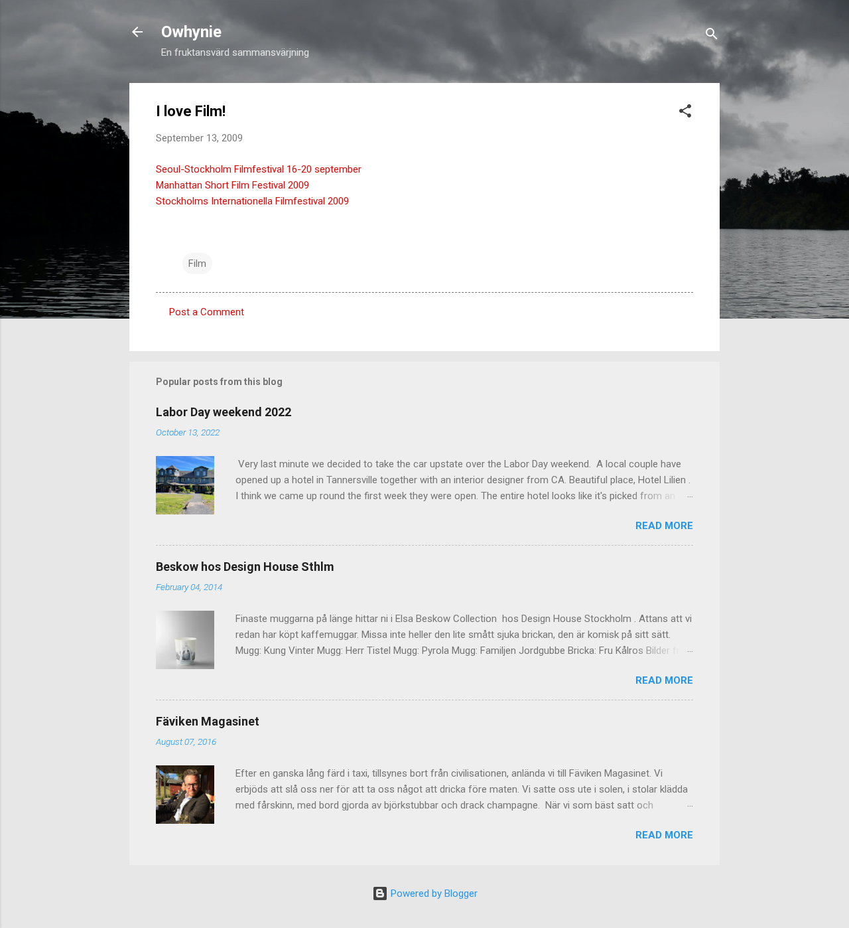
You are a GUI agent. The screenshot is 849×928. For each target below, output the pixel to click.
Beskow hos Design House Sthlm (245, 567)
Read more (664, 526)
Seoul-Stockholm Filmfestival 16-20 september (258, 169)
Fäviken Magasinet (207, 721)
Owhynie (191, 32)
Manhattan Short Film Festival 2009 (232, 185)
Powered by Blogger (433, 893)
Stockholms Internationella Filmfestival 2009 (252, 201)
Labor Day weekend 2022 (223, 412)
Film (197, 264)
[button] (685, 113)
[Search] (712, 36)
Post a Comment (206, 312)
